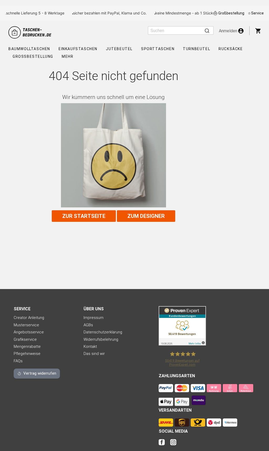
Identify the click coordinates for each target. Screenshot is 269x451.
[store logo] (30, 32)
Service (257, 13)
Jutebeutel (119, 49)
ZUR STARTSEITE (83, 216)
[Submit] (207, 30)
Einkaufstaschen (78, 49)
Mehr (67, 56)
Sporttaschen (157, 49)
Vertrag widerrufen (39, 373)
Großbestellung (231, 13)
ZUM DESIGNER (146, 216)
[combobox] (181, 30)
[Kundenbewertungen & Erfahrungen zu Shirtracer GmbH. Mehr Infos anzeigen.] (182, 344)
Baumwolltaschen (29, 49)
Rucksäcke (231, 49)
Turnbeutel (196, 49)
